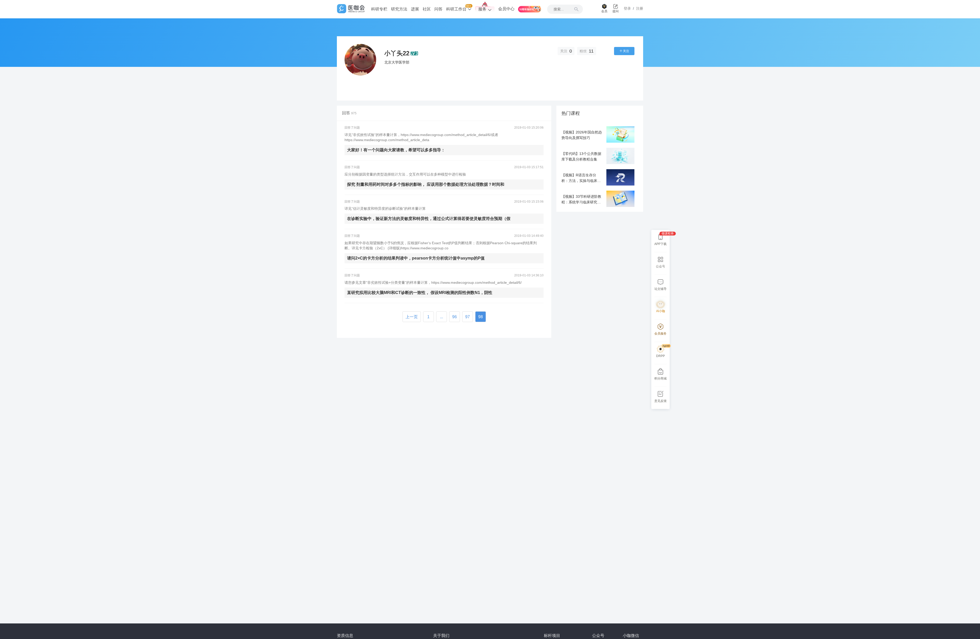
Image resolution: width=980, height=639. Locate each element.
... (441, 317)
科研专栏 (379, 9)
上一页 (412, 317)
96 (454, 317)
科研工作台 (457, 9)
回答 (349, 113)
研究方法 (399, 9)
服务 (482, 9)
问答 (438, 9)
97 (467, 317)
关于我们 (441, 635)
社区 (427, 9)
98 (480, 317)
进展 (415, 9)
